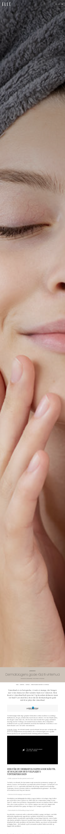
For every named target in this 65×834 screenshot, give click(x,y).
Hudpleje (28, 684)
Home (17, 684)
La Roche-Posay (12, 729)
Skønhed (22, 684)
